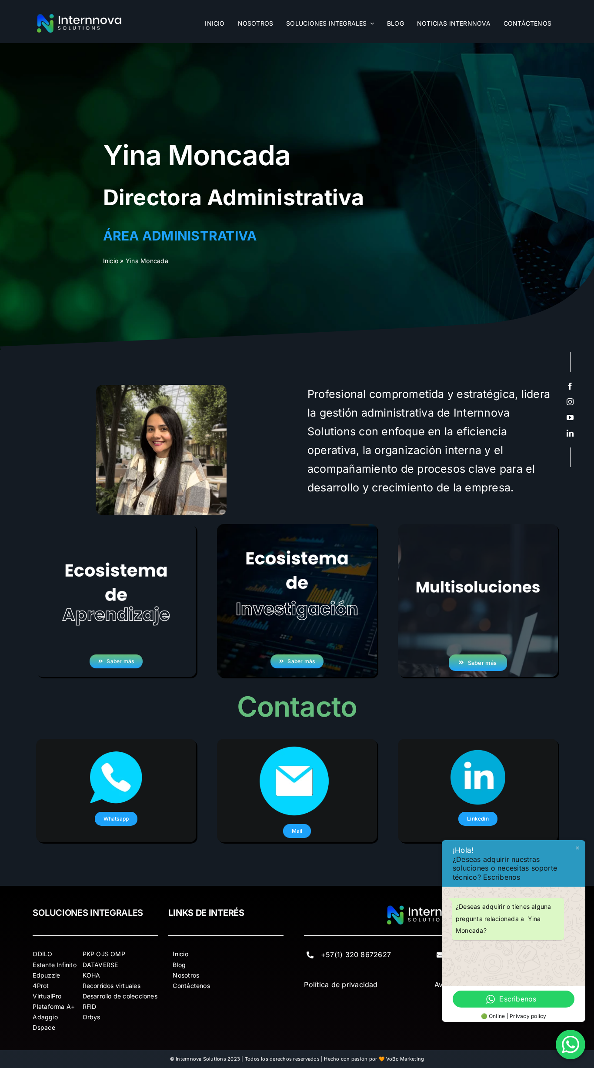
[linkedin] (570, 433)
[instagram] (570, 401)
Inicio (110, 260)
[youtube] (570, 417)
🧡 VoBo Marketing (401, 1059)
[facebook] (570, 386)
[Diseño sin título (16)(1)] (79, 16)
